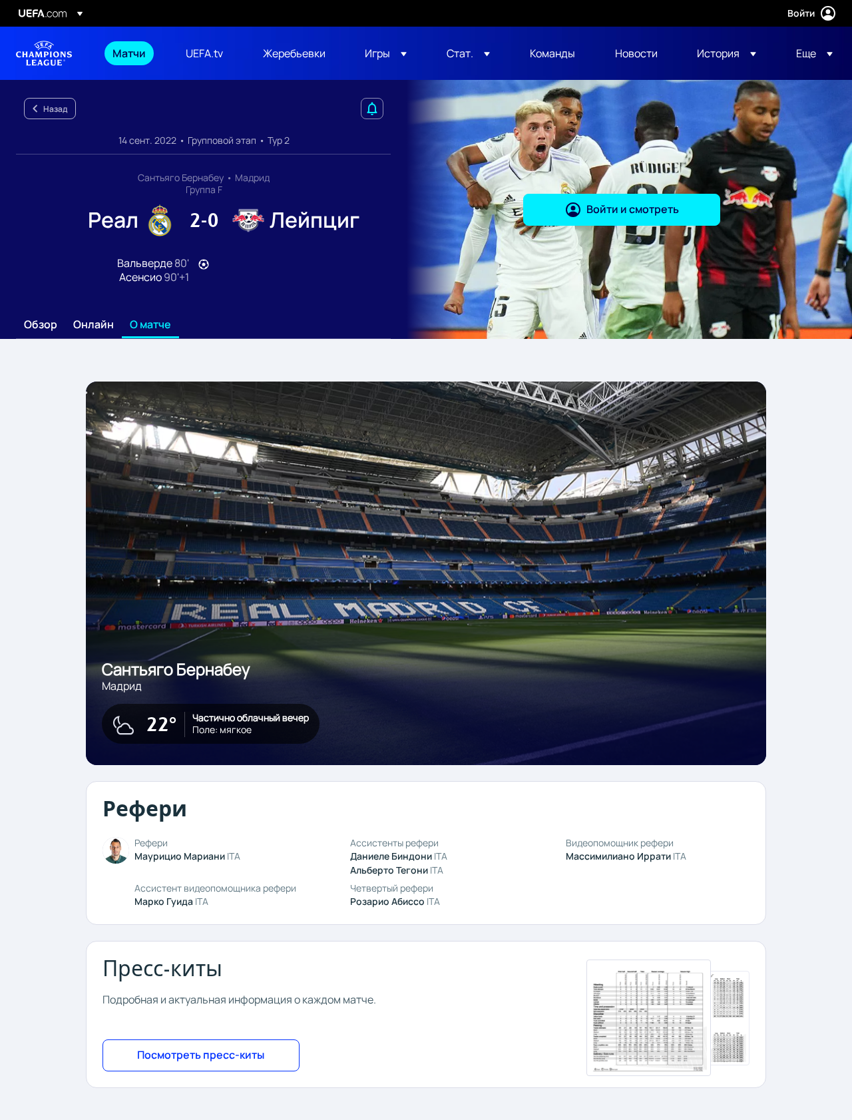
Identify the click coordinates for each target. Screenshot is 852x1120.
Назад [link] (55, 109)
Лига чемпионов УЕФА (44, 53)
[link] (129, 53)
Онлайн (93, 325)
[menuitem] (132, 53)
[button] (385, 53)
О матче (150, 325)
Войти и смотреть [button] (632, 209)
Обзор (40, 325)
